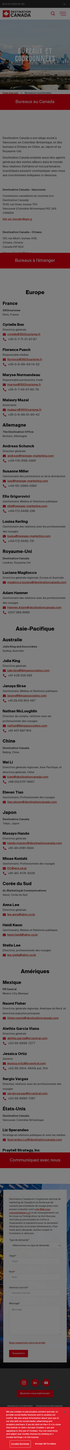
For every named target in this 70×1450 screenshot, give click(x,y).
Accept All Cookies (45, 1444)
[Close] (64, 1412)
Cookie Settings (20, 1444)
